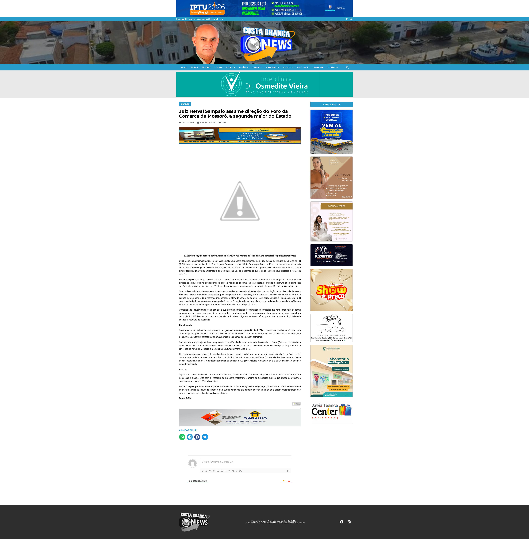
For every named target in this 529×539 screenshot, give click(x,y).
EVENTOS (288, 67)
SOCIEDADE (302, 67)
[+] (240, 471)
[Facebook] (346, 19)
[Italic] (206, 470)
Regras (206, 67)
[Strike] (214, 470)
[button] (347, 67)
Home (184, 67)
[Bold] (202, 470)
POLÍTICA (243, 67)
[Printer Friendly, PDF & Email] (296, 404)
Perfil (194, 67)
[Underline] (210, 470)
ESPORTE (257, 67)
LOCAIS (218, 67)
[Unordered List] (222, 470)
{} (237, 471)
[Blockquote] (225, 470)
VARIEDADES (272, 67)
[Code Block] (229, 470)
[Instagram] (351, 19)
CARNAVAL (318, 67)
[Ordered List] (218, 470)
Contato (332, 67)
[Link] (233, 470)
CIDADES (230, 67)
